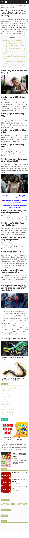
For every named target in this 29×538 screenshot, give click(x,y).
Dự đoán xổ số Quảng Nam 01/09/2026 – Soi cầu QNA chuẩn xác (14, 439)
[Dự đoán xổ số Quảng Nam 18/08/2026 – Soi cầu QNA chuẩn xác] (6, 461)
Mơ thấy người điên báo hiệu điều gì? (12, 40)
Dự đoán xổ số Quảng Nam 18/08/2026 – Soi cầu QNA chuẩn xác (19, 462)
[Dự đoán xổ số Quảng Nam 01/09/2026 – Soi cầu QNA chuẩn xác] (14, 423)
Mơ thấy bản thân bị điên (11, 60)
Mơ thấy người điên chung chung (13, 42)
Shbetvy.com (19, 537)
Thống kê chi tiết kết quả (8, 409)
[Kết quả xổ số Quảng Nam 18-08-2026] (6, 480)
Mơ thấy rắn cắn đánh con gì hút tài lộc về (13, 358)
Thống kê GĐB (5, 391)
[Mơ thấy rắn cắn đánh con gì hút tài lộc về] (14, 342)
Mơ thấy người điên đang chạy (13, 43)
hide (17, 37)
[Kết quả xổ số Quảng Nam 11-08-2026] (6, 487)
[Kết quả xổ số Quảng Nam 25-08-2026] (6, 473)
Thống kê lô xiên (5, 401)
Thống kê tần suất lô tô (7, 412)
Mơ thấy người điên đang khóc (13, 47)
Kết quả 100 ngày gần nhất (8, 388)
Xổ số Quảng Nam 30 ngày (8, 415)
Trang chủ (3, 5)
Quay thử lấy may (6, 404)
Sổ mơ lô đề (9, 5)
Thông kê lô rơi (5, 399)
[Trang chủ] (2, 2)
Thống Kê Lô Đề (8, 31)
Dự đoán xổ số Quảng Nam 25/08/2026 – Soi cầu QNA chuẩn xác (19, 454)
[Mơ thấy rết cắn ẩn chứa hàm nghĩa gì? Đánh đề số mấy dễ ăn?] (14, 363)
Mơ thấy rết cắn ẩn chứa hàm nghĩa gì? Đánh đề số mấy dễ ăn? (13, 379)
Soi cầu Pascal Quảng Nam (8, 407)
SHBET (1, 531)
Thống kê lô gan (5, 396)
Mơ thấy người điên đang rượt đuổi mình (15, 55)
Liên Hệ (3, 525)
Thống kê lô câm (5, 393)
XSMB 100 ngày (7, 282)
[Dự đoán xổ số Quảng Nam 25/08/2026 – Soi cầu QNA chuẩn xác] (6, 453)
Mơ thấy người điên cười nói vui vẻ (14, 45)
